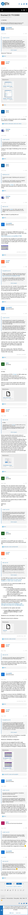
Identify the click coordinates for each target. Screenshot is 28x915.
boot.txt (5, 630)
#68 (26, 266)
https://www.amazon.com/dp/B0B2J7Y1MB (11, 236)
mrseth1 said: (5, 37)
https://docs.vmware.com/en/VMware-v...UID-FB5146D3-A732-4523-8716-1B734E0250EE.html (12, 604)
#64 (26, 135)
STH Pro (2, 896)
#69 (26, 313)
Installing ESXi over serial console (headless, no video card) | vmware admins (11, 580)
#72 (26, 483)
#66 (26, 202)
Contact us (3, 898)
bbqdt (7, 110)
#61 (26, 33)
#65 (26, 170)
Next (19, 883)
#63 (26, 116)
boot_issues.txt (7, 397)
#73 (26, 538)
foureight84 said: (5, 270)
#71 (26, 415)
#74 (26, 558)
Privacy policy (16, 898)
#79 (26, 828)
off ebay (14, 374)
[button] (2, 10)
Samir (7, 822)
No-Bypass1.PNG (7, 758)
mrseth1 (8, 62)
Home (24, 898)
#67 (26, 229)
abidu (7, 363)
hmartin (3, 17)
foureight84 (9, 27)
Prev (9, 883)
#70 (26, 369)
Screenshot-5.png (7, 465)
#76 (26, 679)
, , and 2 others (12, 123)
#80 (26, 857)
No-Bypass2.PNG (7, 768)
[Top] (26, 898)
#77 (26, 715)
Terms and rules (9, 898)
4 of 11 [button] (14, 883)
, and (11, 546)
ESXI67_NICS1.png (7, 86)
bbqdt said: (4, 206)
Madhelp (8, 129)
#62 (26, 67)
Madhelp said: (5, 174)
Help (21, 898)
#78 (26, 786)
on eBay (11, 184)
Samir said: (4, 861)
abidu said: (4, 419)
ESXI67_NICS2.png (7, 98)
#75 (26, 650)
